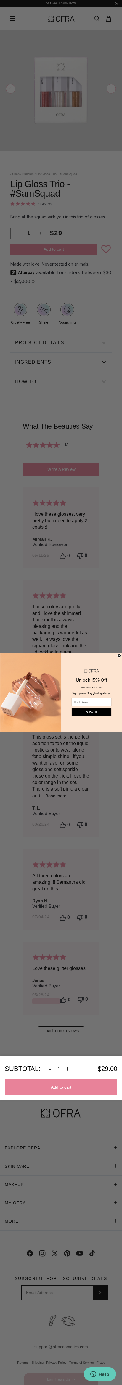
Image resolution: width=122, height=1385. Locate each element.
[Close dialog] (119, 655)
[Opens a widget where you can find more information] (100, 1374)
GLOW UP (91, 712)
